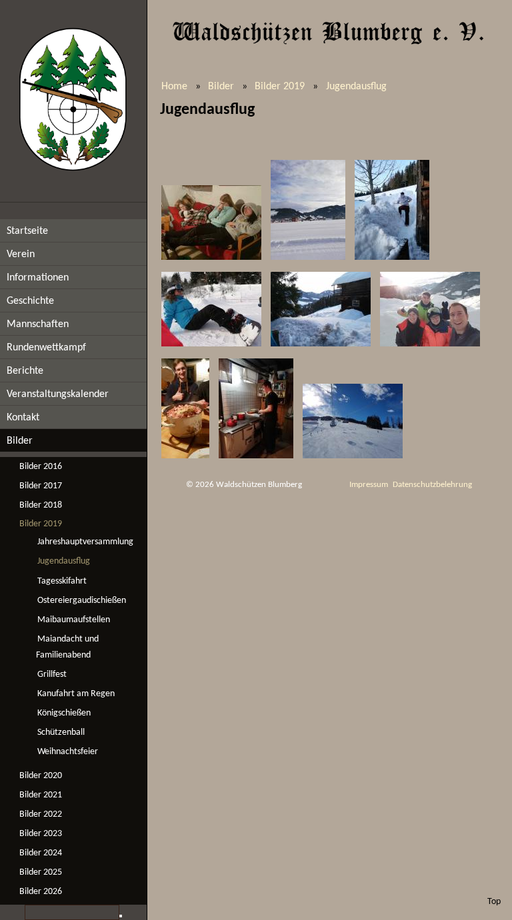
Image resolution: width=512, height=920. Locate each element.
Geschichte (30, 301)
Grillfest (52, 675)
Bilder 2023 (40, 834)
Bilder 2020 (40, 776)
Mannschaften (38, 324)
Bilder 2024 (40, 853)
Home (174, 86)
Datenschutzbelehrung (432, 484)
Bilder (20, 441)
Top (494, 902)
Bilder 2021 (40, 795)
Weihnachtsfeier (67, 752)
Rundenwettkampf (46, 347)
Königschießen (64, 713)
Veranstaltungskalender (58, 394)
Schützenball (61, 732)
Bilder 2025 (40, 872)
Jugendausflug (63, 561)
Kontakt (23, 417)
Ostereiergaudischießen (81, 601)
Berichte (25, 371)
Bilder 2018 (40, 505)
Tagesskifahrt (62, 581)
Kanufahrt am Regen (76, 694)
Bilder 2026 (40, 892)
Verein (21, 254)
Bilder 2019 (40, 524)
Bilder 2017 (40, 486)
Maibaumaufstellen (73, 620)
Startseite (27, 231)
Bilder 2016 (40, 467)
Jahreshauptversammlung (85, 542)
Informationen (38, 277)
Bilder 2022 (40, 814)
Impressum (368, 484)
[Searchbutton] (120, 916)
